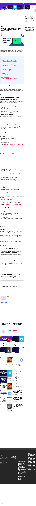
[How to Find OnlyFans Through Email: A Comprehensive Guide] (18, 360)
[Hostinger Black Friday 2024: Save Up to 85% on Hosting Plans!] (4, 7)
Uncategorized (3, 352)
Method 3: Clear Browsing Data (8, 64)
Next (35, 8)
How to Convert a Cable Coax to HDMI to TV (5, 355)
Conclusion (3, 73)
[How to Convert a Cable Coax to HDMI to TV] (21, 7)
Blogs (13, 352)
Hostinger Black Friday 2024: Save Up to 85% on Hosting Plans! (3, 10)
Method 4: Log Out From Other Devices (9, 65)
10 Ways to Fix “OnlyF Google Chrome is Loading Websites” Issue (12, 10)
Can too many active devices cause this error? (9, 79)
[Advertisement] (12, 19)
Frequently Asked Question (5, 74)
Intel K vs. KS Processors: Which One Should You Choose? (22, 478)
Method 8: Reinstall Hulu (6, 70)
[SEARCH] (23, 4)
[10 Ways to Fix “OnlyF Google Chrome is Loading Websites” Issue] (12, 7)
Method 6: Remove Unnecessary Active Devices (10, 68)
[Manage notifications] (2, 503)
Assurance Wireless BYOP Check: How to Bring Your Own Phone (18, 405)
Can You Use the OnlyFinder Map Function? (18, 355)
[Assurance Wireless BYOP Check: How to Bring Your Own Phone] (6, 407)
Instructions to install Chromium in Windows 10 (12, 130)
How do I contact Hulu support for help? (8, 81)
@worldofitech (13, 456)
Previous (0, 8)
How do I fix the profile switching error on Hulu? (9, 78)
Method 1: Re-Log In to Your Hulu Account (9, 61)
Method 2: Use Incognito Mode (7, 62)
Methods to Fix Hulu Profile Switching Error (8, 60)
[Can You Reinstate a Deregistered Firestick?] (6, 360)
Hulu (17, 223)
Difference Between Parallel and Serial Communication (31, 454)
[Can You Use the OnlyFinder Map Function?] (29, 7)
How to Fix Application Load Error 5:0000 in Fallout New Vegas (17, 398)
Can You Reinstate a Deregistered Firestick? (5, 364)
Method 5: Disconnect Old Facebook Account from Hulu (12, 66)
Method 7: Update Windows (7, 69)
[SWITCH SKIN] (35, 4)
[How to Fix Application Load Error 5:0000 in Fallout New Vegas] (6, 400)
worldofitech (18, 1)
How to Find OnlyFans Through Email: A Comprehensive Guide (17, 365)
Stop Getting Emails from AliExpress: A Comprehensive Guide (22, 475)
